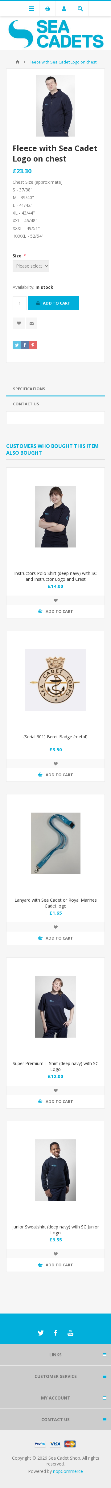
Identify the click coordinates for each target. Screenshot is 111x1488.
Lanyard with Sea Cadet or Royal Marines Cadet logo (55, 903)
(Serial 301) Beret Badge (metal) (55, 737)
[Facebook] (55, 1333)
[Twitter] (41, 1333)
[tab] (55, 388)
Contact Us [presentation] (26, 404)
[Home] (17, 62)
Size (18, 256)
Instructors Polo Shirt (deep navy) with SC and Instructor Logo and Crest (55, 576)
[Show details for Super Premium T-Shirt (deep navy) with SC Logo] (55, 1007)
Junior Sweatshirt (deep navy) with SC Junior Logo (55, 1230)
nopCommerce (68, 1471)
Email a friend (31, 323)
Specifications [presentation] (29, 388)
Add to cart (56, 303)
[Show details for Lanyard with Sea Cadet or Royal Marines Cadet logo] (55, 843)
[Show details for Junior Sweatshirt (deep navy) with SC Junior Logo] (55, 1170)
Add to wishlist (19, 323)
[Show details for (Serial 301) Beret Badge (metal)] (55, 680)
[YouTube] (70, 1333)
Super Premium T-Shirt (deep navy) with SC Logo (55, 1066)
